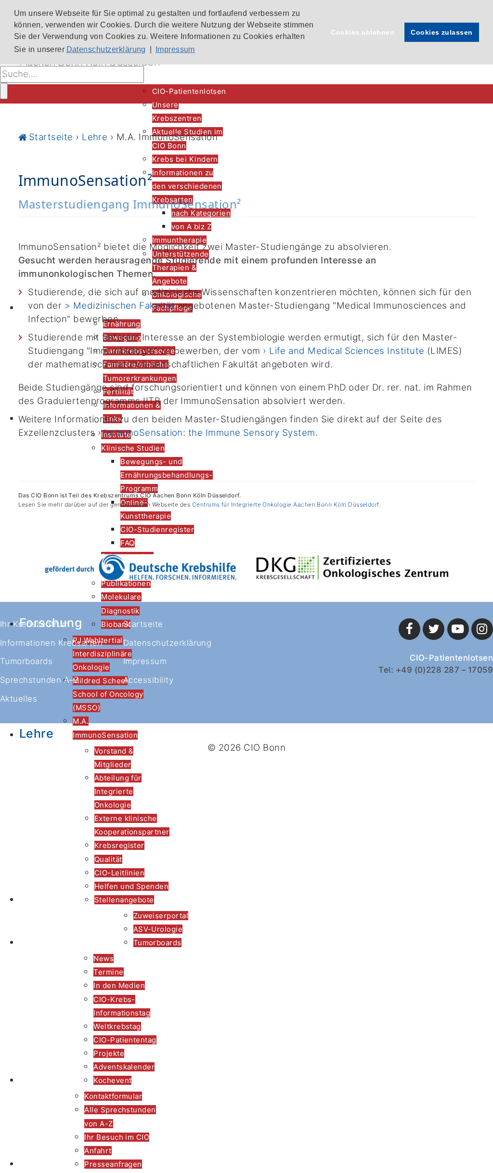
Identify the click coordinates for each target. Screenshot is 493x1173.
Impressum (145, 661)
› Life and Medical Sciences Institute (343, 350)
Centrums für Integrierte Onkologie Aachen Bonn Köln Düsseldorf (285, 504)
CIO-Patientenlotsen (451, 658)
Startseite (143, 624)
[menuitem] (189, 91)
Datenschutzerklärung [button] (106, 49)
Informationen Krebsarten (51, 643)
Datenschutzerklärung (167, 643)
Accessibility (148, 680)
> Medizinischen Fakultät (120, 305)
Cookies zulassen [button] (442, 32)
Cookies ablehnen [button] (362, 32)
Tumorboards (26, 661)
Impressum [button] (175, 49)
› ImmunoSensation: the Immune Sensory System (206, 432)
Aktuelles (18, 699)
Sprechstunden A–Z (39, 680)
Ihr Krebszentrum (34, 624)
